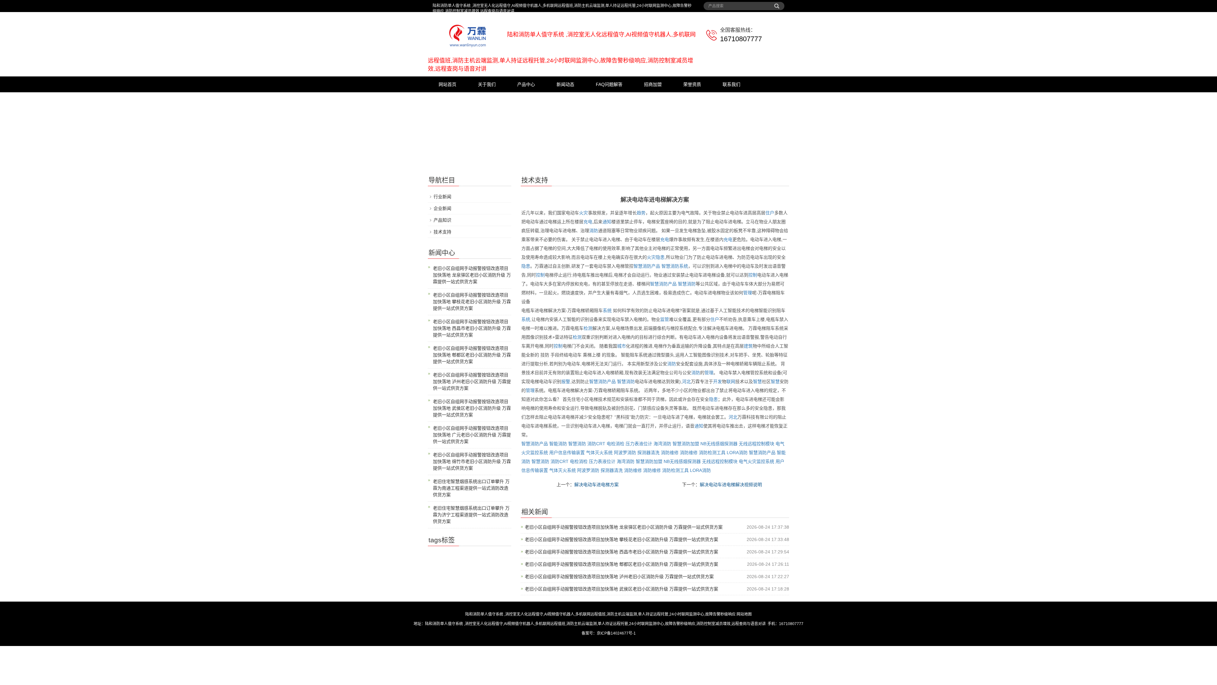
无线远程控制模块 (756, 443)
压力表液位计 (639, 443)
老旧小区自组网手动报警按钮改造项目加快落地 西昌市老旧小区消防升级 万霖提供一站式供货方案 (621, 551)
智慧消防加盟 (686, 443)
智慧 (757, 381)
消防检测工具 (712, 452)
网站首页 (447, 84)
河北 (686, 381)
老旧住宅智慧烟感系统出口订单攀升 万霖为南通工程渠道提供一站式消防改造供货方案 (471, 488)
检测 (587, 328)
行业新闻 (442, 196)
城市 (621, 346)
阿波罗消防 (625, 452)
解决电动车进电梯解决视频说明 (731, 484)
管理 (747, 292)
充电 (587, 221)
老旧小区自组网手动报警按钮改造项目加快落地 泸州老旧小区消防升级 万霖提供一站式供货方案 (619, 576)
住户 (769, 212)
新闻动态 (565, 84)
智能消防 (558, 443)
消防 (593, 230)
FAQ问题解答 (609, 84)
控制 (540, 274)
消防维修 (670, 452)
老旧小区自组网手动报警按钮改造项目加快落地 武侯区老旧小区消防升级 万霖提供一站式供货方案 (621, 588)
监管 (664, 319)
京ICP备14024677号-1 (616, 633)
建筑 (748, 346)
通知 (606, 221)
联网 (730, 381)
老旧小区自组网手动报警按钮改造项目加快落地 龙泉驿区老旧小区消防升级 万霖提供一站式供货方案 (624, 527)
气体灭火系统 (599, 452)
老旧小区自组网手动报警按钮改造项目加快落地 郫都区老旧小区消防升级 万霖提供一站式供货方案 (621, 564)
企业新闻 (442, 208)
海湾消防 (662, 443)
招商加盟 (653, 84)
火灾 (583, 212)
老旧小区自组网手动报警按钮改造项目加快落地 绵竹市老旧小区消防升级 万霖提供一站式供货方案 (472, 461)
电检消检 (615, 443)
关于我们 (487, 84)
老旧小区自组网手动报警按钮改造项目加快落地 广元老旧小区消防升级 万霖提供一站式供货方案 (472, 435)
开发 (717, 381)
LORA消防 (737, 452)
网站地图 (744, 614)
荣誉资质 (692, 84)
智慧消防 (670, 266)
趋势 (641, 212)
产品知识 (442, 220)
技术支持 (442, 231)
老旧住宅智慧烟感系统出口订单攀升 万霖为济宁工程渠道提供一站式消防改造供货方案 (471, 515)
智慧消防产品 (647, 266)
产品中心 (526, 84)
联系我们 (731, 84)
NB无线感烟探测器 (718, 443)
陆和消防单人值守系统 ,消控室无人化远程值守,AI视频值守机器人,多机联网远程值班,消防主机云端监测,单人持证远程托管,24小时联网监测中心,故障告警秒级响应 (600, 614)
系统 (683, 266)
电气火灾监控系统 (756, 461)
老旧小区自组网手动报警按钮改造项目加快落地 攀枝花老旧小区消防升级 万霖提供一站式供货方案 (621, 539)
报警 (565, 381)
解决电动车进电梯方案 (596, 484)
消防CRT (596, 443)
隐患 (660, 257)
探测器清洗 (648, 452)
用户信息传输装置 (567, 452)
